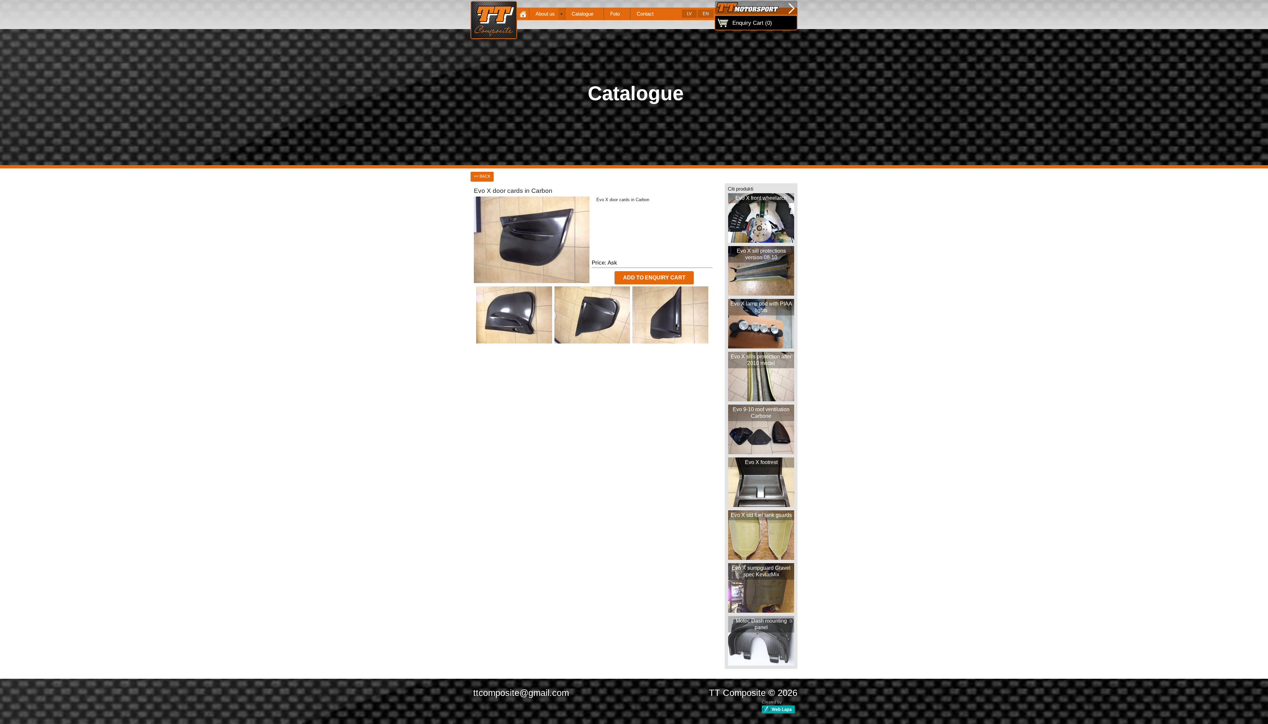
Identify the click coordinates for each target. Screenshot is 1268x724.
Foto (615, 14)
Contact (645, 14)
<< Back (482, 176)
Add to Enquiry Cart (654, 277)
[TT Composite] (494, 20)
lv (689, 13)
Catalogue (582, 14)
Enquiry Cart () (752, 22)
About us (545, 14)
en (706, 13)
